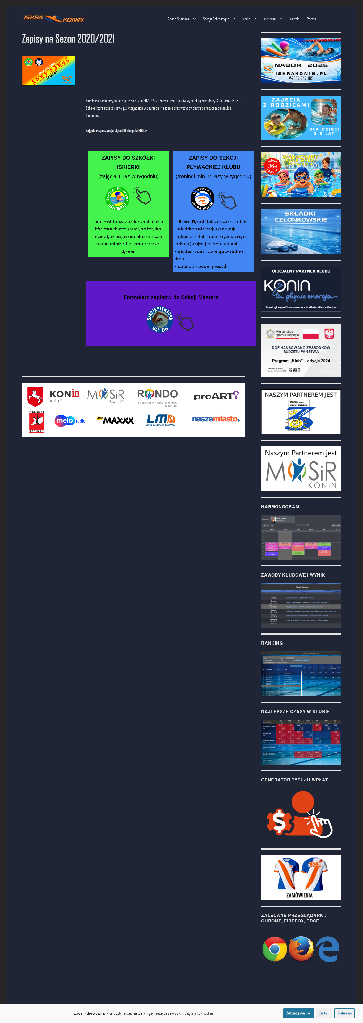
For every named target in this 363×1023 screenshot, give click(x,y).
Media (246, 18)
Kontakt (294, 18)
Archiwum (269, 18)
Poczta (311, 18)
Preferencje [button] (345, 1013)
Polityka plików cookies (198, 1013)
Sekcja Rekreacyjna (216, 18)
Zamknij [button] (323, 1013)
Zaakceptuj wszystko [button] (298, 1013)
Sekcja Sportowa (178, 18)
